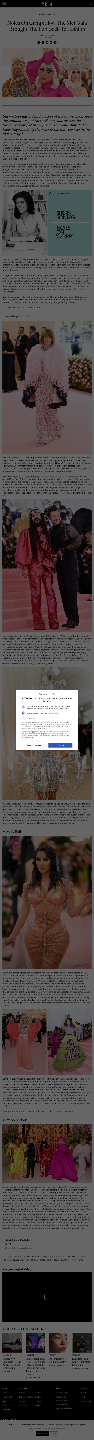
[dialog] (47, 720)
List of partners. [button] (42, 728)
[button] (47, 718)
